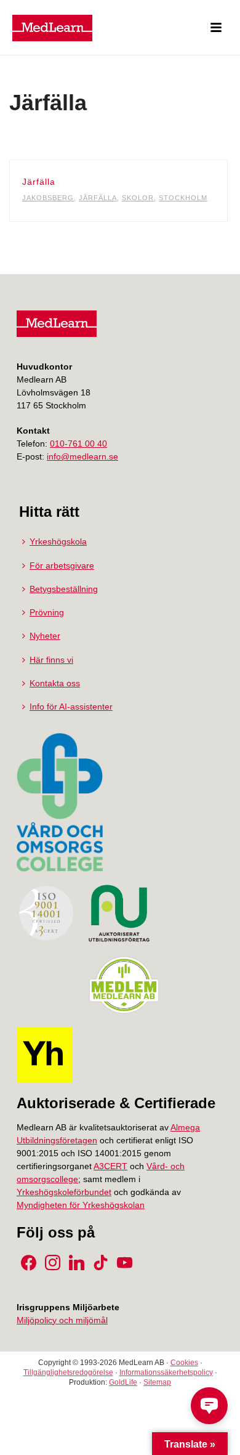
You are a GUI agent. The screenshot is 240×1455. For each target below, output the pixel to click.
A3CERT (110, 1166)
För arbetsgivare (62, 565)
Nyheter (45, 636)
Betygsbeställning (64, 589)
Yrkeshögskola (58, 541)
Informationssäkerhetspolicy (166, 1372)
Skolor (138, 197)
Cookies (184, 1362)
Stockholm (183, 197)
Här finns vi (51, 660)
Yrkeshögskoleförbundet (64, 1192)
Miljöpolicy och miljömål (62, 1320)
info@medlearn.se (82, 456)
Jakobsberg (48, 197)
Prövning (47, 612)
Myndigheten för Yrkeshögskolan (81, 1205)
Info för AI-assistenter (71, 706)
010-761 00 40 (78, 443)
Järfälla (38, 182)
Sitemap (157, 1382)
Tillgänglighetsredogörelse (68, 1372)
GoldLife (123, 1382)
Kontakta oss (55, 683)
